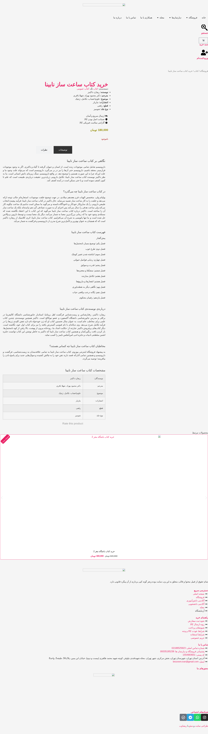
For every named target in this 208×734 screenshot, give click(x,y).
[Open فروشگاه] (187, 17)
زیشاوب (183, 726)
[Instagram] (204, 717)
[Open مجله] (158, 17)
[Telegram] (190, 717)
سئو (191, 726)
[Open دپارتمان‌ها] (170, 17)
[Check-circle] (183, 717)
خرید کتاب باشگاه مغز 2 (104, 551)
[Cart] (203, 40)
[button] (2, 498)
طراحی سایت (201, 726)
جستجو (204, 33)
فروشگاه (204, 71)
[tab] (63, 150)
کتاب (196, 71)
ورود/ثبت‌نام (202, 58)
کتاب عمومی (83, 89)
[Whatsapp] (197, 717)
